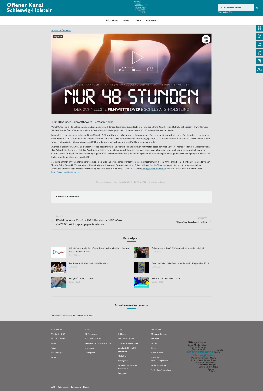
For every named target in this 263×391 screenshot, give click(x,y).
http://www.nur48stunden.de (65, 172)
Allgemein (58, 37)
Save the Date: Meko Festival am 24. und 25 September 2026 (180, 263)
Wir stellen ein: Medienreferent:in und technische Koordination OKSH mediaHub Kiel (99, 250)
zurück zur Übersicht (61, 30)
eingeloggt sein (66, 315)
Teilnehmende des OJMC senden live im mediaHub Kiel (178, 248)
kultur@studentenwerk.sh (153, 168)
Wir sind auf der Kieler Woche (166, 278)
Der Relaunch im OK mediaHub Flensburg (88, 263)
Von (123, 182)
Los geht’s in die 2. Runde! (81, 278)
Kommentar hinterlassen (157, 182)
